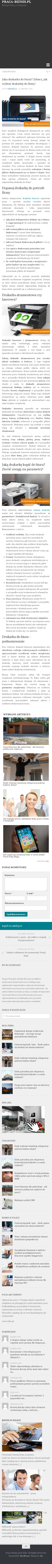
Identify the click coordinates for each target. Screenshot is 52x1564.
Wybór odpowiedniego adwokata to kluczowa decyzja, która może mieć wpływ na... (29, 1369)
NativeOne (26, 861)
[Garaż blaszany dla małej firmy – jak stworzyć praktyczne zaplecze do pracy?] (7, 1190)
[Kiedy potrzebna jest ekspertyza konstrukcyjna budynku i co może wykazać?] (7, 1075)
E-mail (30, 893)
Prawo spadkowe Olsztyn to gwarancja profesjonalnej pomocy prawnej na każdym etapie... (29, 1384)
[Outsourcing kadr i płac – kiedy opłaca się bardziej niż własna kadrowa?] (7, 1048)
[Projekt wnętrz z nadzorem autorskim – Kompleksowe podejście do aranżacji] (7, 1267)
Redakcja (12, 89)
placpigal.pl (20, 1303)
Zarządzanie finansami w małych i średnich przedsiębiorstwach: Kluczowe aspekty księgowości (30, 1253)
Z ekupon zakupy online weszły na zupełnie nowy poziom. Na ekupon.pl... (28, 1341)
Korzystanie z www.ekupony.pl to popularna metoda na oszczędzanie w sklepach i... (27, 1354)
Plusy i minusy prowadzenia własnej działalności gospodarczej (31, 1238)
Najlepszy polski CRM (25, 1200)
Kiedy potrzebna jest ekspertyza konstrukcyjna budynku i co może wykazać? (30, 1074)
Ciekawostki (9, 71)
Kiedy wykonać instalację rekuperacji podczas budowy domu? (31, 1059)
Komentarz (10, 875)
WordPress (24, 1555)
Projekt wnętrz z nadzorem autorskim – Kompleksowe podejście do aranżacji (32, 1265)
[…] (19, 1464)
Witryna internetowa (14, 903)
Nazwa (8, 893)
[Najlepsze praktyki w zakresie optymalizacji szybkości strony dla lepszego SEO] (7, 1280)
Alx (41, 1555)
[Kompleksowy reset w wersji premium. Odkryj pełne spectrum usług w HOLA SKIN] (7, 1176)
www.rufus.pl (8, 1321)
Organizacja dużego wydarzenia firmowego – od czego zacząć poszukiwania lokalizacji (29, 1034)
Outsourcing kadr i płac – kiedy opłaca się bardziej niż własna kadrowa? (32, 1046)
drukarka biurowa (31, 198)
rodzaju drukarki (41, 510)
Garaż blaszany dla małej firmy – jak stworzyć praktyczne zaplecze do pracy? (31, 1189)
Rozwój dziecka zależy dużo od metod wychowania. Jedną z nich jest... (27, 1408)
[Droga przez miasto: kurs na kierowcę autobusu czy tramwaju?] (7, 1088)
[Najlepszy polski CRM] (7, 1204)
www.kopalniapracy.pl (36, 1312)
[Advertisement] (26, 34)
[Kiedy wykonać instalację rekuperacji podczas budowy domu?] (7, 1061)
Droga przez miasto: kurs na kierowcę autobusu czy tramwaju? (32, 1086)
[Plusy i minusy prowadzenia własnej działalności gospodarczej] (7, 1240)
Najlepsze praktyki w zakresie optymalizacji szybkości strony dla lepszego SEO (30, 1280)
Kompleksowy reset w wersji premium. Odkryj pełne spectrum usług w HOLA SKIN (32, 1176)
